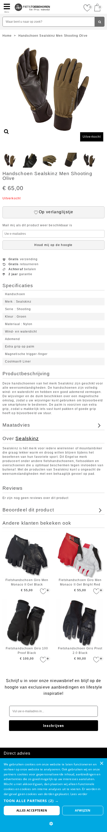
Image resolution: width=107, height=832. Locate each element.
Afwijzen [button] (82, 810)
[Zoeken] (100, 22)
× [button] (101, 763)
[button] (53, 801)
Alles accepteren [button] (31, 810)
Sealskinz (27, 438)
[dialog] (53, 795)
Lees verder (79, 794)
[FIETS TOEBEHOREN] (32, 2)
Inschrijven (53, 726)
